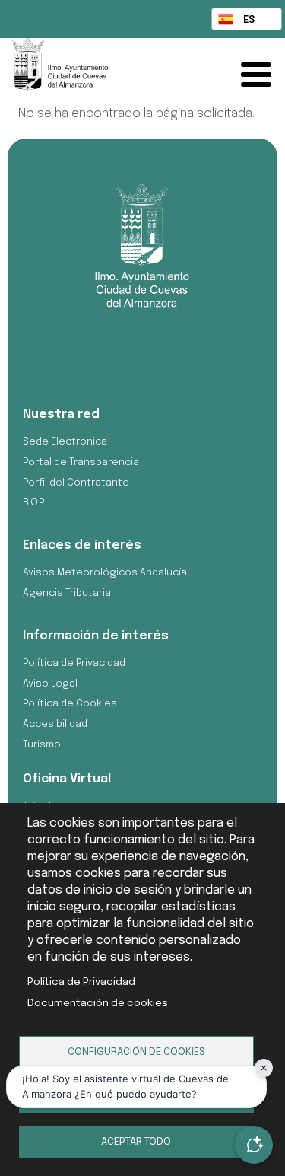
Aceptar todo (136, 1141)
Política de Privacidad (81, 982)
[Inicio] (77, 71)
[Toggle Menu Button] (260, 74)
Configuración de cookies (136, 1052)
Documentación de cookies (97, 1003)
